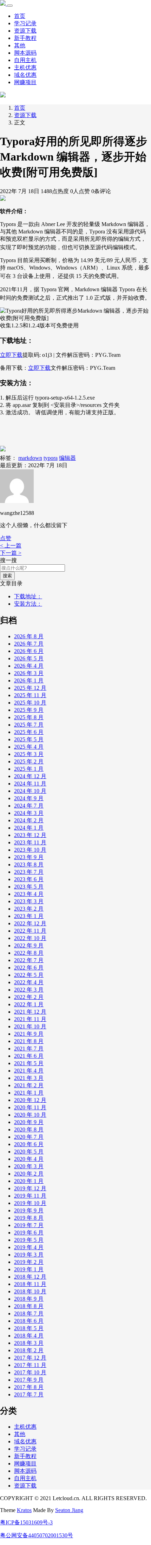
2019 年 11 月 (30, 1196)
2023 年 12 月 (30, 835)
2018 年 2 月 (29, 1350)
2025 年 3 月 (29, 754)
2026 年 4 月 (29, 666)
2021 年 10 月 (30, 1026)
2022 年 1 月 (29, 1004)
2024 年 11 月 (30, 784)
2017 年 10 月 (30, 1372)
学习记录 (25, 23)
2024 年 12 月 (30, 776)
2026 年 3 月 (29, 673)
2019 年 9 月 (29, 1210)
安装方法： (28, 604)
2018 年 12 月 (30, 1277)
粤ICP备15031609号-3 (26, 1522)
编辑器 (67, 458)
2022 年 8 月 (29, 953)
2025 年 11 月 (30, 695)
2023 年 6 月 (29, 879)
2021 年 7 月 (29, 1048)
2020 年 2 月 (29, 1174)
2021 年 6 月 (29, 1056)
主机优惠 (25, 67)
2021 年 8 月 (29, 1041)
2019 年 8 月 (29, 1218)
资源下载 (25, 31)
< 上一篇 (10, 546)
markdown (30, 458)
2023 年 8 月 (29, 864)
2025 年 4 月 (29, 747)
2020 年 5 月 (29, 1152)
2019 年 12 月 (30, 1188)
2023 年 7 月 (29, 872)
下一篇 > (10, 553)
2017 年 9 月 (29, 1380)
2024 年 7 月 (29, 806)
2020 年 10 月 (30, 1115)
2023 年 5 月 (29, 887)
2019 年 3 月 (29, 1255)
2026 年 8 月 (29, 636)
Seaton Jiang (69, 1510)
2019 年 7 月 (29, 1225)
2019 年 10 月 (30, 1203)
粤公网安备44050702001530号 (36, 1535)
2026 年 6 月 (29, 651)
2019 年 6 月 (29, 1233)
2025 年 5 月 (29, 739)
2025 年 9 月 (29, 710)
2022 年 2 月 (29, 997)
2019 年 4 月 (29, 1247)
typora (51, 458)
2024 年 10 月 (30, 791)
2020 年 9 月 (29, 1122)
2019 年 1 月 (29, 1269)
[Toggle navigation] (10, 6)
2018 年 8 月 (29, 1306)
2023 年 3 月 (29, 901)
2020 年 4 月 (29, 1159)
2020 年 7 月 (29, 1137)
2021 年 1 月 (29, 1093)
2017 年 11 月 (30, 1365)
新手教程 (25, 38)
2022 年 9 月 (29, 945)
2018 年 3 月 (29, 1343)
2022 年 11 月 (30, 931)
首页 (19, 16)
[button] (5, 538)
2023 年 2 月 (29, 909)
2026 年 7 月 (29, 644)
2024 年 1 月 (29, 828)
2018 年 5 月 (29, 1328)
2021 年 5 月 (29, 1063)
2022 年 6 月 (29, 968)
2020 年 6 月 (29, 1144)
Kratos (24, 1510)
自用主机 (25, 60)
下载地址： (28, 596)
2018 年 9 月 (29, 1299)
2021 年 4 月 (29, 1071)
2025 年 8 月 (29, 717)
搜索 (7, 575)
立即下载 (11, 355)
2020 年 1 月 (29, 1181)
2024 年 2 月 (29, 820)
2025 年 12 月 (30, 688)
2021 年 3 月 (29, 1078)
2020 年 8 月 (29, 1129)
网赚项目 (25, 82)
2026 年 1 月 (29, 680)
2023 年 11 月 (30, 842)
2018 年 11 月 (30, 1284)
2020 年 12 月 (30, 1100)
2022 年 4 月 (29, 982)
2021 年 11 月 (30, 1019)
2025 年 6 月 (29, 732)
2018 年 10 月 (30, 1291)
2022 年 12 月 (30, 923)
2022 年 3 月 (29, 990)
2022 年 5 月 (29, 975)
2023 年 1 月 (29, 916)
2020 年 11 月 (30, 1107)
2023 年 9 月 (29, 857)
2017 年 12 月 (30, 1358)
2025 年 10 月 (30, 703)
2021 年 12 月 (30, 1012)
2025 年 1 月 (29, 769)
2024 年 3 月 (29, 813)
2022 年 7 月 (29, 960)
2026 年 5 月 (29, 658)
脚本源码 (25, 53)
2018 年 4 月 (29, 1336)
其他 (19, 45)
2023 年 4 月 (29, 894)
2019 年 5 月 (29, 1240)
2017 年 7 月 (29, 1394)
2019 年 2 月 (29, 1262)
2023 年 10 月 (30, 850)
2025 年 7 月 (29, 725)
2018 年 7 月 (29, 1313)
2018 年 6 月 (29, 1321)
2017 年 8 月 (29, 1387)
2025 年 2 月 (29, 761)
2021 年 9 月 (29, 1034)
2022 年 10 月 (30, 938)
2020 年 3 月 (29, 1166)
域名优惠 (25, 75)
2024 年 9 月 (29, 798)
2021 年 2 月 (29, 1085)
